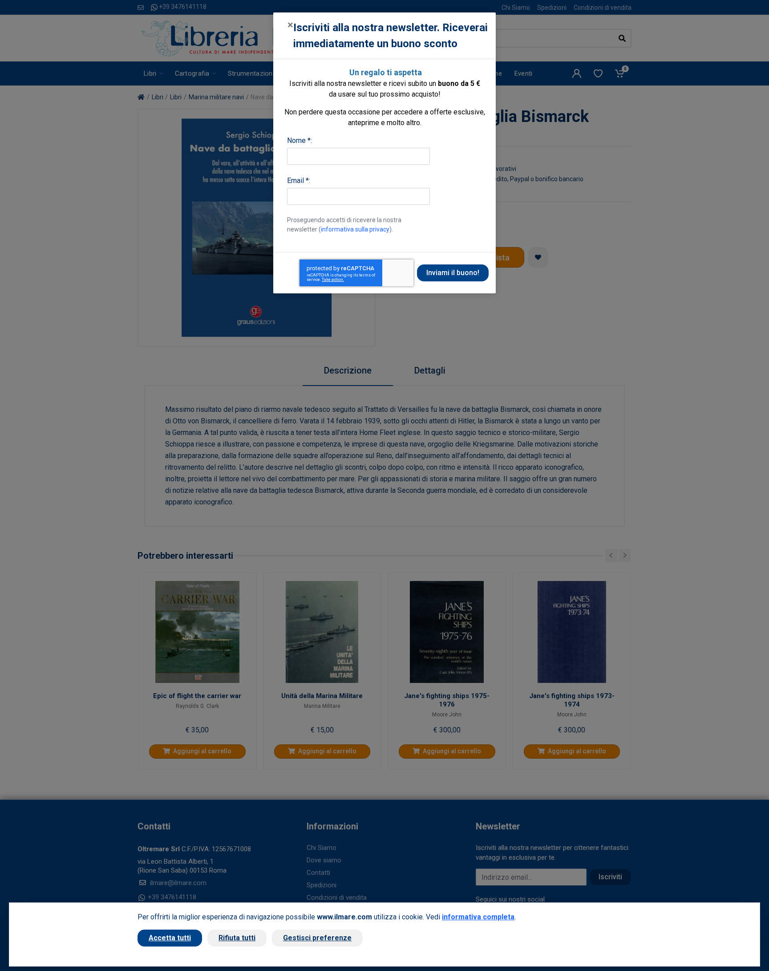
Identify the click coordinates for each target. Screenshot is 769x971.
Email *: (298, 180)
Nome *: (299, 140)
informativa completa (478, 917)
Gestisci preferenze (317, 938)
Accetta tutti (170, 938)
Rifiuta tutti (237, 938)
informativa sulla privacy (355, 229)
